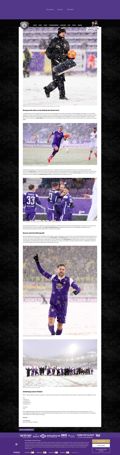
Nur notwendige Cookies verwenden (101, 450)
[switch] (44, 452)
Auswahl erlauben (101, 445)
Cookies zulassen (101, 441)
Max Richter (27, 420)
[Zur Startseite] (25, 25)
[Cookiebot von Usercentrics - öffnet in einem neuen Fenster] (16, 452)
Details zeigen (75, 452)
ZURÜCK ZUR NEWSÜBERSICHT (26, 429)
